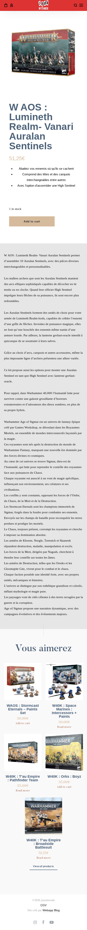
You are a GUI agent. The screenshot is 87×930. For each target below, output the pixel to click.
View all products (43, 866)
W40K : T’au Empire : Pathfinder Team (23, 778)
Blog (57, 910)
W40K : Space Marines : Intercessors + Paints (64, 711)
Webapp (47, 910)
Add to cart (32, 221)
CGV (43, 905)
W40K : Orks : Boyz (64, 776)
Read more (64, 727)
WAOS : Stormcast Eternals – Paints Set (23, 709)
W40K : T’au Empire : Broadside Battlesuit (44, 843)
